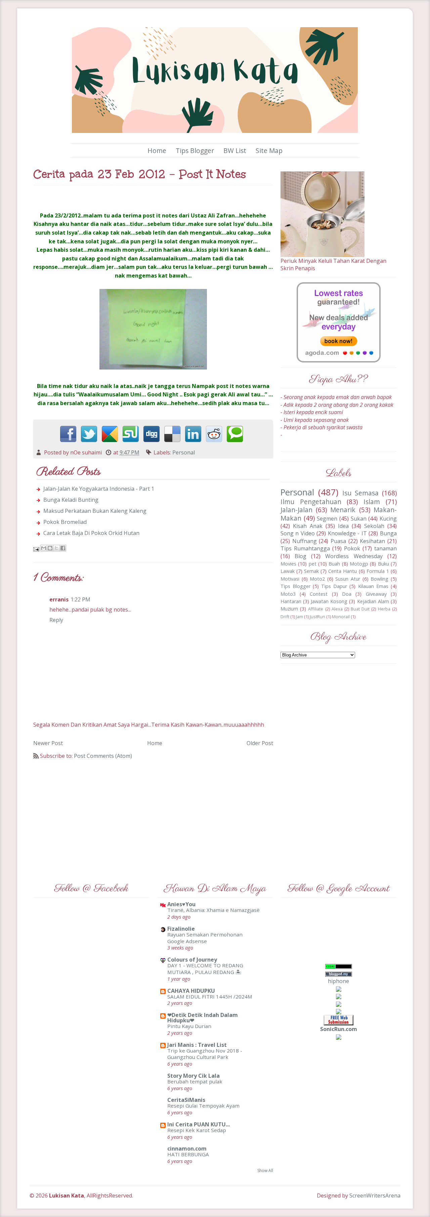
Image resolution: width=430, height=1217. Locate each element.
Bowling (379, 579)
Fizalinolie (181, 928)
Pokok (352, 548)
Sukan (359, 518)
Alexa (337, 609)
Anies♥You (181, 904)
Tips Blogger (195, 150)
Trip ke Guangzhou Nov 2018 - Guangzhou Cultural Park (204, 1054)
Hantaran (291, 601)
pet (312, 564)
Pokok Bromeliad (65, 522)
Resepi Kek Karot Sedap (196, 1130)
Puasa (338, 541)
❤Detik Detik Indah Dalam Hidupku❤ (202, 1017)
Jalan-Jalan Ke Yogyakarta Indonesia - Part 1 (98, 488)
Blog (300, 556)
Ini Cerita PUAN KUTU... (198, 1124)
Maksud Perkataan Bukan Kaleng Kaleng (94, 511)
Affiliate (315, 609)
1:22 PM (80, 599)
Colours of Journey (192, 959)
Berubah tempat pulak (194, 1081)
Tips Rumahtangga (305, 548)
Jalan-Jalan (296, 509)
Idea (343, 526)
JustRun (317, 617)
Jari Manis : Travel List (197, 1045)
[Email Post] (37, 548)
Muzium (289, 608)
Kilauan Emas (373, 586)
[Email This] (43, 548)
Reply (56, 620)
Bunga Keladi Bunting (70, 499)
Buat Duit (360, 609)
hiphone (338, 981)
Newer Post (48, 743)
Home (156, 150)
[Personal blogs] (338, 996)
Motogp (359, 564)
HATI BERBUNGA (188, 1154)
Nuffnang (304, 541)
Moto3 (288, 594)
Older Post (260, 743)
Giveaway (376, 594)
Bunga (388, 533)
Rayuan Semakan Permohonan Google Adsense (205, 937)
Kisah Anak (307, 526)
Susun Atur (347, 579)
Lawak (288, 571)
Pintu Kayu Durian (189, 1026)
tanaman (385, 548)
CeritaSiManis (186, 1100)
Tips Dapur (334, 586)
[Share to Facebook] (62, 548)
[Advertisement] (153, 817)
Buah (334, 564)
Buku (383, 564)
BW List (234, 150)
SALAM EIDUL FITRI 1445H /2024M (209, 996)
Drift (285, 617)
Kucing (388, 518)
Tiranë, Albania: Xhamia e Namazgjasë (213, 910)
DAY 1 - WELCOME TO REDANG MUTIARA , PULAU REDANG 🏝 (205, 968)
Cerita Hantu (342, 571)
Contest (319, 594)
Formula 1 (378, 571)
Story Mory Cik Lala (193, 1075)
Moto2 (317, 579)
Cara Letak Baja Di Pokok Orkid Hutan (91, 533)
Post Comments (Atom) (103, 756)
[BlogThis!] (50, 548)
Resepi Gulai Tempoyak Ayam (203, 1105)
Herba (384, 609)
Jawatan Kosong (329, 601)
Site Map (269, 150)
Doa (346, 594)
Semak (311, 571)
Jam (299, 617)
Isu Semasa (360, 492)
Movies (288, 564)
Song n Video (298, 533)
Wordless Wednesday (353, 556)
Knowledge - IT (347, 533)
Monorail (341, 617)
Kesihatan (372, 541)
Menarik (342, 509)
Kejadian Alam (373, 601)
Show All (265, 1170)
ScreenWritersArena (374, 1195)
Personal (183, 452)
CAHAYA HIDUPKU (191, 990)
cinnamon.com (187, 1148)
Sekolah (374, 526)
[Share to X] (56, 548)
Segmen (327, 518)
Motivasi (290, 579)
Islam (371, 501)
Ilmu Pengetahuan (311, 501)
